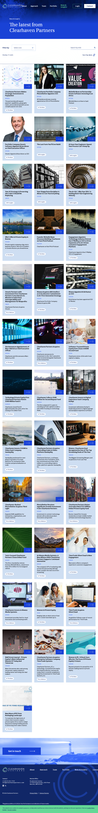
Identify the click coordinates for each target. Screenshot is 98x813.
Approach (34, 6)
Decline (4, 810)
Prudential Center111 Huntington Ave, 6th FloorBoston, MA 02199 (40, 782)
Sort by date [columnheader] (87, 55)
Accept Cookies (12, 810)
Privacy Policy (34, 793)
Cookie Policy (90, 808)
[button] (24, 48)
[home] (12, 6)
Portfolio (53, 6)
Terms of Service (44, 793)
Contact (90, 6)
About (24, 6)
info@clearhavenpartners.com (13, 782)
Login (77, 6)
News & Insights (64, 6)
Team (44, 6)
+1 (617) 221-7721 (8, 781)
